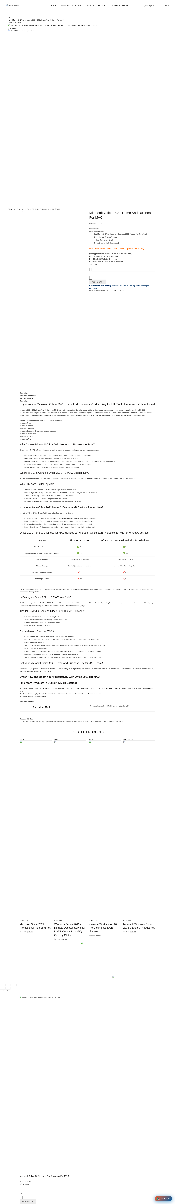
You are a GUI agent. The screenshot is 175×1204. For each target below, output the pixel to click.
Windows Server (40, 696)
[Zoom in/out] (18, 985)
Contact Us (47, 960)
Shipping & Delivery (27, 719)
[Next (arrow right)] (7, 988)
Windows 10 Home (95, 694)
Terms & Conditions (73, 960)
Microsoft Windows (72, 5)
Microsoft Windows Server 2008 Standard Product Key (139, 926)
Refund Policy (71, 962)
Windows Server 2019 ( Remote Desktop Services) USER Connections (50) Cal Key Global (69, 930)
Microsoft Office (96, 5)
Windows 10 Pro (80, 694)
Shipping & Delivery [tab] (27, 398)
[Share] (7, 985)
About (45, 957)
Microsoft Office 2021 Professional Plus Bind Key (65, 25)
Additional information (28, 701)
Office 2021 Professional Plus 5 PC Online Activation (28, 209)
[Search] (157, 5)
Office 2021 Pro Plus (41, 688)
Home (53, 6)
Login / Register (148, 6)
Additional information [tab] (28, 396)
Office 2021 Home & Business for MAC (80, 688)
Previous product (14, 23)
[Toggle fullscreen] (13, 985)
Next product (13, 28)
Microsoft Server (120, 6)
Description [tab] (24, 393)
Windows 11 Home (65, 694)
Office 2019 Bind (120, 688)
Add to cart (97, 282)
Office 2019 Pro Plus (104, 688)
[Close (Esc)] (2, 985)
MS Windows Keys (96, 960)
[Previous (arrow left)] (2, 988)
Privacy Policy (71, 957)
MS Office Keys (95, 957)
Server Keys (93, 962)
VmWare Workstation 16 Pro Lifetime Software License (103, 928)
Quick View (24, 920)
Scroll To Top (5, 991)
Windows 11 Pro (50, 694)
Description (24, 401)
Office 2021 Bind (57, 688)
